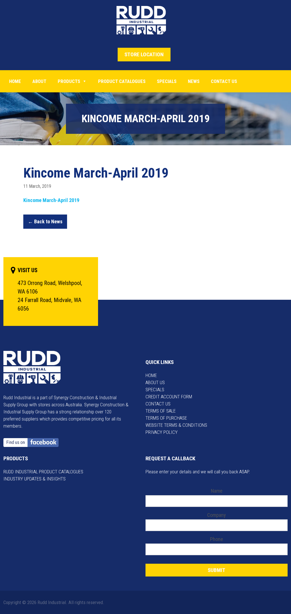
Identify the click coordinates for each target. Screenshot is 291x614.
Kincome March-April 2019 (51, 200)
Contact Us (224, 81)
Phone (216, 539)
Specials (166, 81)
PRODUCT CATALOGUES (122, 81)
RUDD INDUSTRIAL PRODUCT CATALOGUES (43, 471)
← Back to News (45, 221)
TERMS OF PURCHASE (166, 418)
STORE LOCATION (144, 54)
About (39, 81)
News (193, 81)
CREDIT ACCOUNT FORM (169, 396)
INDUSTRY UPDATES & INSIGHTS (34, 479)
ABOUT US (155, 382)
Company (216, 515)
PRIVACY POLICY (162, 432)
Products (69, 81)
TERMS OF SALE (161, 411)
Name (217, 491)
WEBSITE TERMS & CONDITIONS (176, 425)
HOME (151, 375)
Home (15, 81)
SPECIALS (155, 389)
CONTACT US (158, 404)
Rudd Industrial (146, 20)
